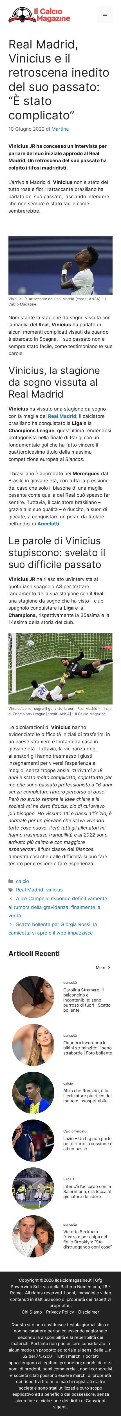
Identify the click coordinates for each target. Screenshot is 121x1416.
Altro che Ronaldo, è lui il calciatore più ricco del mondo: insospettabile (87, 1095)
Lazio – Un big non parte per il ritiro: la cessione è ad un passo (88, 1143)
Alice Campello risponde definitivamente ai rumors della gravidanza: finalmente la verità (57, 907)
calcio (22, 881)
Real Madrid (29, 890)
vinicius (54, 890)
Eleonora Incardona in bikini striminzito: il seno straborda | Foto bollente (87, 1048)
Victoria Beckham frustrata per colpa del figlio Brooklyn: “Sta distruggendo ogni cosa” (87, 1239)
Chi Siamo (32, 1312)
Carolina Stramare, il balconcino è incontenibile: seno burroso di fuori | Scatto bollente (87, 1000)
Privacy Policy (60, 1312)
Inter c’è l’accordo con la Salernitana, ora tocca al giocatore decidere (87, 1191)
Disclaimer (88, 1312)
